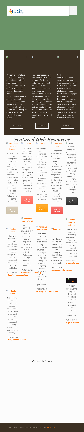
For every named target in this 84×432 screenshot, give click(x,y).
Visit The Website (12, 210)
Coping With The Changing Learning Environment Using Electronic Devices (51, 408)
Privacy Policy (50, 427)
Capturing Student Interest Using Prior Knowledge (14, 383)
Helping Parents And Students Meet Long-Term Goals (50, 382)
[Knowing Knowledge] (16, 11)
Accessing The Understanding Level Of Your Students (68, 382)
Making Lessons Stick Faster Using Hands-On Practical (33, 382)
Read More (17, 126)
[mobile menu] (65, 11)
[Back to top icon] (75, 427)
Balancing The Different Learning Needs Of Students (32, 405)
